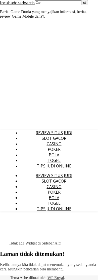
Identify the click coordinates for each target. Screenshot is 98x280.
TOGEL (54, 160)
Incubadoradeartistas (20, 3)
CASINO (54, 144)
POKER (54, 149)
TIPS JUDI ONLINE (54, 166)
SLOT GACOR (54, 138)
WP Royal (55, 277)
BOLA (54, 155)
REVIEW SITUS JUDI (54, 132)
